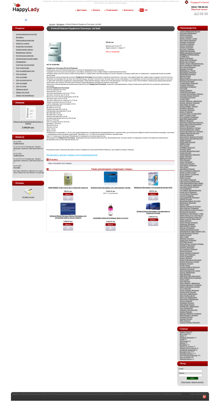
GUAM (182, 339)
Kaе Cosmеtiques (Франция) (190, 171)
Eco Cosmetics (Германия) (189, 117)
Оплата (96, 10)
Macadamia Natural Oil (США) (190, 201)
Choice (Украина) (186, 90)
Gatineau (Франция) (187, 135)
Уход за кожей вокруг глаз (25, 71)
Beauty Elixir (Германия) (188, 60)
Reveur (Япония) (186, 258)
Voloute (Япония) (186, 312)
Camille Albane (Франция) (189, 83)
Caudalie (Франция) (187, 85)
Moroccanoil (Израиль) (188, 212)
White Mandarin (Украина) (189, 315)
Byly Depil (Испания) (187, 81)
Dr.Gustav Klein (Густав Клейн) (190, 114)
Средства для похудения (25, 65)
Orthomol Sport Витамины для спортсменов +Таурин (110, 188)
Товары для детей (22, 92)
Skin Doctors (184, 341)
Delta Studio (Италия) (187, 105)
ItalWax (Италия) (186, 158)
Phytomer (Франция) (187, 247)
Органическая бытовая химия (27, 59)
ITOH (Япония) (185, 160)
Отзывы (19, 183)
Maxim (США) (184, 205)
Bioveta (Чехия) (185, 76)
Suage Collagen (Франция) (189, 290)
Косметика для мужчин (24, 46)
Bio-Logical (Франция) (188, 67)
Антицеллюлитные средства (26, 34)
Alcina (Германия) (186, 37)
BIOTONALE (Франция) (188, 72)
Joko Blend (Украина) (187, 169)
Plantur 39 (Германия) (187, 255)
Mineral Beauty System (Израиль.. (192, 210)
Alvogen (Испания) (186, 47)
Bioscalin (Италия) (186, 69)
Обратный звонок (199, 9)
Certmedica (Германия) (188, 87)
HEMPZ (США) (185, 144)
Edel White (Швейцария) (188, 119)
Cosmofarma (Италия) (188, 97)
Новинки (19, 102)
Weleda (182, 343)
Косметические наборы (24, 50)
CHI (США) (183, 89)
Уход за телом (21, 86)
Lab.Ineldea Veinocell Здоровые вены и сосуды (110, 218)
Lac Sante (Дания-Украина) (189, 187)
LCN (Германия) (185, 189)
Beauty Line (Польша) (187, 62)
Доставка (82, 10)
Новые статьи (185, 332)
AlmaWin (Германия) (187, 44)
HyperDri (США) (185, 149)
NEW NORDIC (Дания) (188, 226)
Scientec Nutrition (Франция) (190, 267)
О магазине (112, 10)
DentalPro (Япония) (187, 108)
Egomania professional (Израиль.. (192, 122)
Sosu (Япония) (185, 281)
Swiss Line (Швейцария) (188, 297)
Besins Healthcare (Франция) (190, 65)
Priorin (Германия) (186, 256)
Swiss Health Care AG (187, 296)
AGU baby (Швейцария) (188, 33)
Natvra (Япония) (185, 221)
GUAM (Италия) (185, 140)
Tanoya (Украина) (186, 301)
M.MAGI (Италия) (186, 199)
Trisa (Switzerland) (186, 308)
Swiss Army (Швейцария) (188, 294)
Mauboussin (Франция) (188, 203)
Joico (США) (184, 167)
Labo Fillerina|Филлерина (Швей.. (192, 183)
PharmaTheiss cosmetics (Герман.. (192, 244)
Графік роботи (18, 143)
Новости (19, 137)
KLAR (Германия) (186, 176)
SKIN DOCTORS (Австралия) (190, 276)
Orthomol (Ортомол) (187, 239)
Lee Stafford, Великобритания (190, 190)
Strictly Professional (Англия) (190, 287)
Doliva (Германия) (186, 112)
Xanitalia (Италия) (186, 317)
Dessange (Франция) (187, 110)
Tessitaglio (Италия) (187, 303)
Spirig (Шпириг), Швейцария (190, 283)
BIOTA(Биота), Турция (187, 71)
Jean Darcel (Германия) (188, 165)
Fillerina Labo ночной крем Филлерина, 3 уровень (28, 122)
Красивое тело (185, 352)
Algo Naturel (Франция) (188, 40)
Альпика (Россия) (186, 319)
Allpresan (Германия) (187, 42)
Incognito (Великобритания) (190, 151)
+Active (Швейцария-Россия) (190, 31)
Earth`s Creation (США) (188, 115)
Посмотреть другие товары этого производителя (72, 155)
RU (141, 10)
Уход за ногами (21, 77)
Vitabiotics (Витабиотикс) (189, 310)
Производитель (188, 28)
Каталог (52, 24)
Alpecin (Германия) (187, 46)
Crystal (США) (185, 99)
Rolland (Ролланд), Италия (189, 262)
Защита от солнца (22, 43)
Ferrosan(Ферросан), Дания (190, 130)
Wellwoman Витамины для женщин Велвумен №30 (153, 188)
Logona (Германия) (187, 196)
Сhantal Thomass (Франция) (190, 322)
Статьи (184, 329)
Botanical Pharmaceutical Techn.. (191, 80)
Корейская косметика (187, 350)
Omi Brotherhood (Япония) (189, 233)
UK (146, 10)
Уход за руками (21, 83)
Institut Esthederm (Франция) (190, 155)
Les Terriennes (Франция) (189, 194)
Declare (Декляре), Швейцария (191, 101)
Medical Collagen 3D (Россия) (190, 206)
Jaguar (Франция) (186, 162)
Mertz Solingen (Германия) (189, 208)
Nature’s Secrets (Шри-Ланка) (190, 219)
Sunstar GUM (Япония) (188, 292)
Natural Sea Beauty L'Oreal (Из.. (191, 217)
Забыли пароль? (198, 382)
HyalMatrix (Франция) (187, 147)
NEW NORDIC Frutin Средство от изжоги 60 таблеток (68, 188)
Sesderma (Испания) (187, 269)
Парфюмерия (21, 62)
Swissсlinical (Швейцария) (189, 299)
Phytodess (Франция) (187, 246)
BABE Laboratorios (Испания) (190, 53)
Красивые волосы (186, 354)
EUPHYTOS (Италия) (187, 126)
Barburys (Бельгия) (186, 58)
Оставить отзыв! (28, 197)
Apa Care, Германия (187, 49)
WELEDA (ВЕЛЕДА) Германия (190, 314)
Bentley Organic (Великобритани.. (192, 64)
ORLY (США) (184, 237)
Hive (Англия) (184, 146)
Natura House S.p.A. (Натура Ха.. (191, 215)
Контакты (129, 10)
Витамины (20, 37)
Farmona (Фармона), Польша (190, 128)
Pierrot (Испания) (186, 251)
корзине (195, 2)
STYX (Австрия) (185, 289)
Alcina (182, 336)
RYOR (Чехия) (185, 265)
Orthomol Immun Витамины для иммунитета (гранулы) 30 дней (153, 212)
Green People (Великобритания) (191, 139)
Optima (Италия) (186, 235)
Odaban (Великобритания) (189, 230)
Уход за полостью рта (24, 80)
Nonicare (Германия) (187, 228)
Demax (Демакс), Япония (189, 106)
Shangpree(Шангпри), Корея (190, 271)
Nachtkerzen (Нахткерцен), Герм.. (192, 214)
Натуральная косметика (24, 56)
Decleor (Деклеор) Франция (190, 103)
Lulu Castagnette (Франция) (190, 197)
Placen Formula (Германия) (189, 253)
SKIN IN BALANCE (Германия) (190, 278)
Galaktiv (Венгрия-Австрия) (189, 133)
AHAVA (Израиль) (186, 35)
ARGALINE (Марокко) (187, 51)
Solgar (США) (184, 280)
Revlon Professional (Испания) (191, 260)
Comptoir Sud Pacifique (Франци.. (191, 94)
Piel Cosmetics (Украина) (188, 249)
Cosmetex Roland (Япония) (189, 96)
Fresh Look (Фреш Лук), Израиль (191, 131)
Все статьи (184, 334)
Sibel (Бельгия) (185, 274)
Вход (183, 363)
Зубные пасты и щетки (188, 348)
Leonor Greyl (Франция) (188, 192)
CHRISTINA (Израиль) (188, 92)
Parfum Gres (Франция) (188, 240)
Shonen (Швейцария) (187, 272)
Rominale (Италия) (186, 264)
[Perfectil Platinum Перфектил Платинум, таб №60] (55, 61)
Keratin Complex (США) (188, 172)
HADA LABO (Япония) (187, 142)
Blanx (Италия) (185, 78)
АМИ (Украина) (185, 321)
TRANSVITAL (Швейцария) (189, 306)
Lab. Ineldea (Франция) (188, 180)
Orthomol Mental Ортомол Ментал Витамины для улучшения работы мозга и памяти (68, 217)
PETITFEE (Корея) (186, 242)
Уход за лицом (21, 74)
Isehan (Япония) (185, 156)
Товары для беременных (25, 95)
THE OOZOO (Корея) (187, 305)
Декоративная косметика (25, 40)
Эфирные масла (22, 89)
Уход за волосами (22, 68)
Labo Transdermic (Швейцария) (191, 185)
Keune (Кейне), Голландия (189, 174)
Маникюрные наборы (24, 53)
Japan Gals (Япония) (187, 164)
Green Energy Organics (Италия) (191, 137)
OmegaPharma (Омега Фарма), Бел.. (193, 231)
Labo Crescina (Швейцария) (190, 181)
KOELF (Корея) (185, 178)
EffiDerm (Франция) (187, 121)
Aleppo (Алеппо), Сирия (188, 39)
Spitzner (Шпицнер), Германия (191, 285)
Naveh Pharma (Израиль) (189, 222)
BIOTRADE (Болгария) (188, 74)
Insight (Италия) (185, 153)
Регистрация (185, 382)
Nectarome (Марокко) (187, 224)
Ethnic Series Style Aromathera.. (191, 124)
